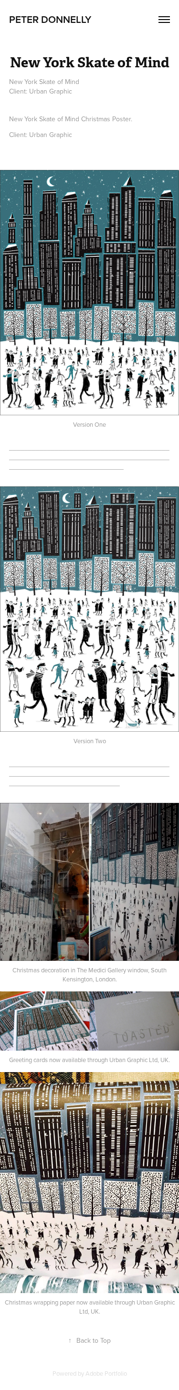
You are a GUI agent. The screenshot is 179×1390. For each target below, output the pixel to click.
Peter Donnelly (50, 19)
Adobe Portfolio (106, 1373)
